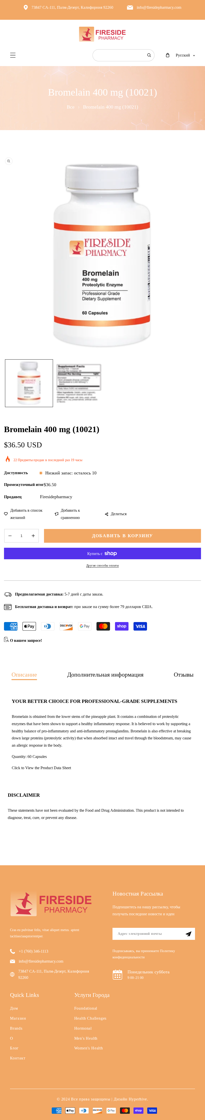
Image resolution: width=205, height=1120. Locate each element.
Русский (183, 55)
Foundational (86, 1008)
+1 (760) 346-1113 (33, 951)
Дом (14, 1008)
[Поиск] (149, 55)
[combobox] (123, 55)
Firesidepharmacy (56, 496)
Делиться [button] (118, 514)
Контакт (18, 1058)
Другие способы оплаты (102, 565)
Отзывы (184, 674)
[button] (13, 55)
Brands (16, 1028)
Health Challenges (90, 1018)
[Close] (76, 1086)
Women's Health (88, 1048)
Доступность (16, 473)
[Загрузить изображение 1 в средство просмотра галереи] (28, 383)
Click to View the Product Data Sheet (41, 768)
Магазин (18, 1018)
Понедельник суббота (149, 971)
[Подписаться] (188, 934)
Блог (14, 1048)
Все (70, 107)
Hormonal (83, 1028)
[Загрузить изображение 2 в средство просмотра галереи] (78, 383)
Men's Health (86, 1038)
